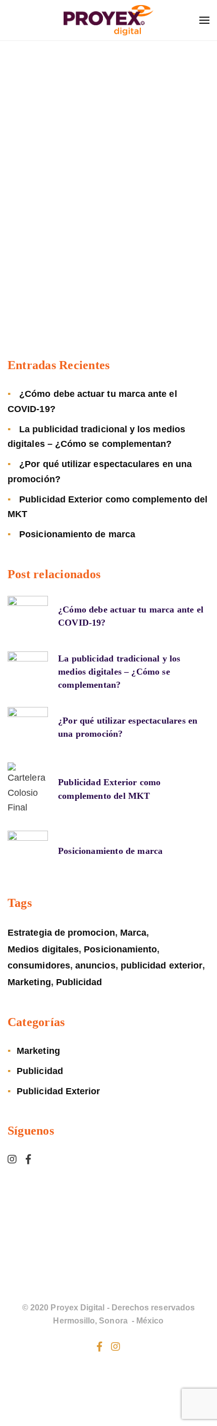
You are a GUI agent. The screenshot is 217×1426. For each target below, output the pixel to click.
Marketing (29, 982)
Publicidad (79, 982)
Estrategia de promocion (61, 933)
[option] (108, 320)
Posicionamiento (120, 949)
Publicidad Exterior (58, 1091)
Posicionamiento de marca (77, 534)
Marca (133, 933)
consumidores (39, 965)
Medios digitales (43, 949)
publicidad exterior (161, 965)
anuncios (95, 965)
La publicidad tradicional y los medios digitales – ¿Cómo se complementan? (119, 671)
